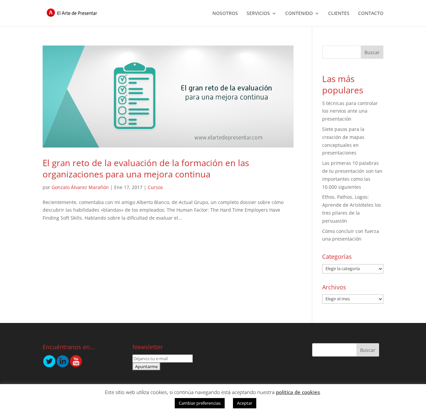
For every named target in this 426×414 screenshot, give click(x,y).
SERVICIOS (258, 13)
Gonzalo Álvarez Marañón (80, 187)
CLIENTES (338, 13)
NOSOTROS (225, 13)
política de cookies (298, 392)
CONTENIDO (299, 13)
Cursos (155, 187)
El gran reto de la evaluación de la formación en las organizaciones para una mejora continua (146, 168)
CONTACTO (370, 13)
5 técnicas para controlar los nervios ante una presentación (350, 111)
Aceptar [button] (244, 403)
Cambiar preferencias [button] (200, 403)
